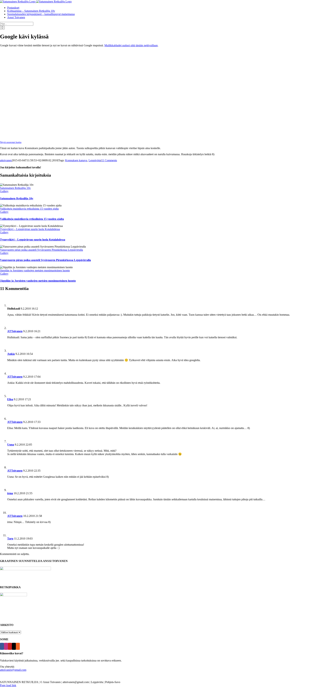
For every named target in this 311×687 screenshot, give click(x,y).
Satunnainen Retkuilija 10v (15, 188)
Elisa (10, 399)
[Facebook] (2, 646)
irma (10, 493)
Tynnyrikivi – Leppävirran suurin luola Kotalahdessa (30, 229)
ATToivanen (14, 331)
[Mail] (14, 646)
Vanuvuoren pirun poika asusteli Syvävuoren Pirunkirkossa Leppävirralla (41, 249)
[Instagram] (6, 646)
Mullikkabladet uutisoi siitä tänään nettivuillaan (131, 45)
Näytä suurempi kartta (10, 142)
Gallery (4, 191)
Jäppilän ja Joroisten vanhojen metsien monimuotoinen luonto (35, 270)
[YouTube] (10, 646)
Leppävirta (95, 160)
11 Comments (109, 160)
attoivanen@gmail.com (13, 669)
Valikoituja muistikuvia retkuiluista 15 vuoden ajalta (29, 208)
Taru (10, 538)
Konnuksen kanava (76, 160)
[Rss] (18, 646)
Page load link (8, 685)
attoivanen (6, 160)
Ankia (11, 353)
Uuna (10, 444)
